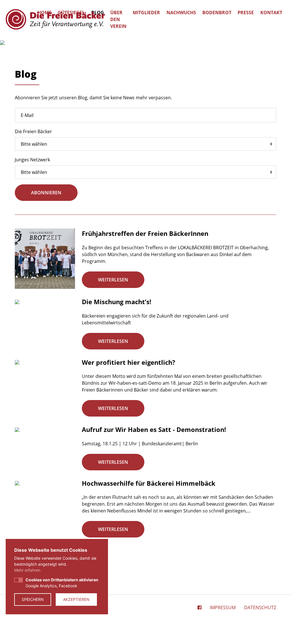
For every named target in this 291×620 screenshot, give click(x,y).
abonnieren (46, 192)
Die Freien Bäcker (33, 131)
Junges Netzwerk (32, 159)
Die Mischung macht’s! (116, 301)
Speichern (33, 599)
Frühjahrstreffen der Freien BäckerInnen (145, 233)
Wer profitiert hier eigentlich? (128, 362)
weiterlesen (113, 280)
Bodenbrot (216, 12)
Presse (246, 12)
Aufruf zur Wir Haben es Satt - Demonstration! (154, 429)
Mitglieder (146, 12)
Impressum (223, 607)
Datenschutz (260, 607)
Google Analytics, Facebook (62, 582)
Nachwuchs (181, 12)
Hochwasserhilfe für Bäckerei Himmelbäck (148, 483)
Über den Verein (118, 19)
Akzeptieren (76, 599)
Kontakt (271, 12)
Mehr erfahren (27, 570)
